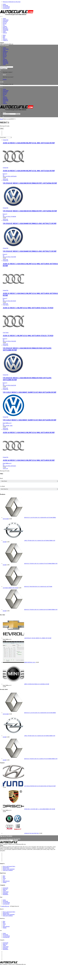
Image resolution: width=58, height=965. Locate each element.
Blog (4, 37)
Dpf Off (4, 52)
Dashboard (5, 21)
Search (4, 112)
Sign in (4, 74)
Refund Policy (6, 867)
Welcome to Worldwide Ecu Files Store (11, 1)
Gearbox (5, 26)
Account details (6, 6)
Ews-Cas (5, 22)
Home (4, 35)
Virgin (4, 31)
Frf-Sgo (4, 23)
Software (5, 32)
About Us (5, 39)
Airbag (4, 18)
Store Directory (6, 881)
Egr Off (4, 54)
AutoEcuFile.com (5, 906)
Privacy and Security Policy (9, 866)
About (4, 878)
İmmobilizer (5, 28)
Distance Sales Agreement (8, 869)
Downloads (5, 5)
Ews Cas (5, 55)
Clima (4, 50)
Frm (4, 25)
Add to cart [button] (5, 178)
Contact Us (5, 40)
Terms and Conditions (8, 870)
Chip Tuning (5, 19)
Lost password (6, 8)
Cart (4, 879)
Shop (4, 36)
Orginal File (5, 30)
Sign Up (15, 840)
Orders (4, 4)
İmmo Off (5, 27)
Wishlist (4, 882)
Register (5, 79)
